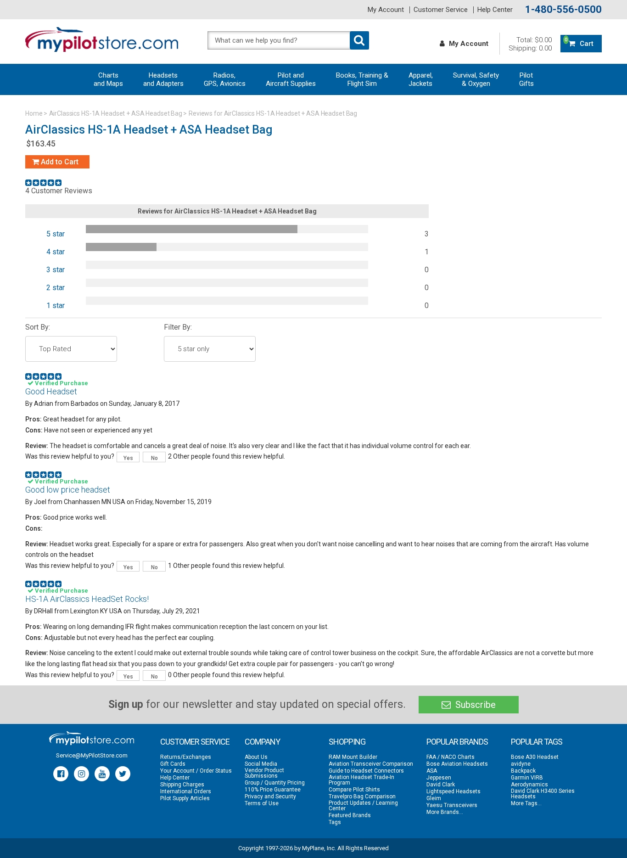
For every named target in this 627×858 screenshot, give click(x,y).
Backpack (523, 771)
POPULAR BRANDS (457, 741)
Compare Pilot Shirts (354, 789)
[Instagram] (81, 773)
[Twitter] (122, 773)
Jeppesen (438, 777)
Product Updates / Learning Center (363, 805)
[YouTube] (102, 773)
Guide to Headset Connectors (366, 771)
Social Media (261, 764)
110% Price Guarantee (273, 789)
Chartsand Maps (108, 79)
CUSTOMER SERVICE (195, 741)
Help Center (495, 9)
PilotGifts (526, 79)
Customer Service (441, 9)
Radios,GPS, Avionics (225, 79)
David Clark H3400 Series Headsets (543, 793)
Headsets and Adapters (163, 79)
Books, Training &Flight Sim (362, 79)
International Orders (185, 791)
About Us (256, 757)
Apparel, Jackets (421, 79)
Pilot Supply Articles (185, 798)
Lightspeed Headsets (453, 791)
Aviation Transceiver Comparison (371, 764)
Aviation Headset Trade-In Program (361, 779)
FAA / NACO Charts (450, 757)
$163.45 (41, 143)
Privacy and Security (270, 796)
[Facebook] (60, 773)
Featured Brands (350, 815)
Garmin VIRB (527, 777)
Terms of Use (262, 803)
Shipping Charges (182, 784)
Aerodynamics (529, 784)
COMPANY (262, 741)
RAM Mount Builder (353, 757)
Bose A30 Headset (535, 757)
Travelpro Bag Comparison (362, 796)
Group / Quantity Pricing (275, 782)
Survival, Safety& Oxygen (476, 79)
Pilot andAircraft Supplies (291, 79)
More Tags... (526, 803)
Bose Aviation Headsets (457, 764)
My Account (386, 9)
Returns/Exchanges (185, 757)
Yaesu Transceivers (451, 805)
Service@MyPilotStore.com (92, 755)
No (154, 458)
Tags (335, 822)
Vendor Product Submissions (264, 773)
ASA (431, 771)
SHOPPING (347, 741)
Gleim (433, 798)
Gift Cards (172, 764)
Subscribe (474, 704)
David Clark (440, 784)
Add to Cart (58, 161)
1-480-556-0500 (563, 10)
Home (34, 113)
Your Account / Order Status (196, 771)
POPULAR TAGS (536, 741)
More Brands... (444, 812)
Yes (128, 458)
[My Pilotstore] (91, 738)
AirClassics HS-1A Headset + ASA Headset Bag (116, 113)
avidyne (521, 764)
